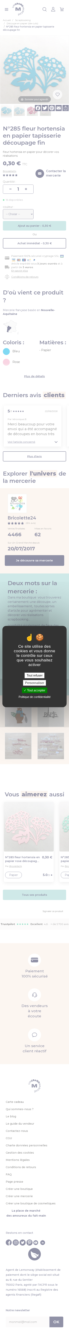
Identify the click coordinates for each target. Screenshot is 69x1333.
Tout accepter (35, 690)
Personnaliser (34, 682)
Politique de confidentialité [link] (35, 696)
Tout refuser (35, 675)
